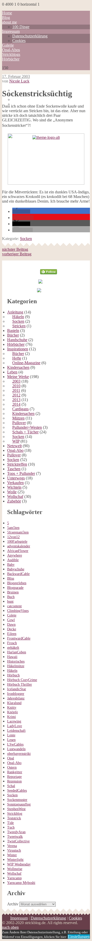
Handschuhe (17, 340)
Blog (6, 17)
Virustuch (14, 850)
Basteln (13, 330)
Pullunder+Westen (27, 427)
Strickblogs (11, 54)
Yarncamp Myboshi (21, 883)
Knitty (11, 707)
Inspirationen (17, 349)
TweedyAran (16, 832)
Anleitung (15, 312)
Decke (11, 629)
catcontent (14, 606)
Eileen (11, 634)
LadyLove (14, 726)
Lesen (11, 740)
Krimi (11, 717)
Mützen (18, 418)
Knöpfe (12, 712)
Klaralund (14, 703)
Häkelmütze (15, 666)
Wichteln (14, 487)
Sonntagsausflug (19, 804)
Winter (12, 855)
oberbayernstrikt (19, 754)
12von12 (13, 537)
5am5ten (13, 528)
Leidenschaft (16, 731)
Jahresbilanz (16, 698)
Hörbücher (10, 59)
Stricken (19, 326)
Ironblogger (15, 694)
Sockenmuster (17, 800)
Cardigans (20, 409)
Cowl (11, 620)
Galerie (8, 45)
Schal (11, 786)
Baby (11, 565)
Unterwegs (16, 478)
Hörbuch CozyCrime (22, 680)
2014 (16, 404)
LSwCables (15, 744)
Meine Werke (18, 376)
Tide (10, 823)
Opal (10, 758)
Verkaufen (15, 482)
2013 (16, 400)
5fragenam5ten (18, 532)
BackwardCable (18, 574)
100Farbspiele (17, 541)
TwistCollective (18, 841)
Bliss (10, 578)
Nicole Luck (19, 81)
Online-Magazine (26, 363)
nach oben (10, 927)
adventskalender (18, 546)
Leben (12, 372)
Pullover (19, 423)
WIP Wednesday (19, 864)
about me (9, 22)
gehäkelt (13, 648)
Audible (13, 560)
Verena (12, 846)
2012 (16, 395)
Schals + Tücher (25, 432)
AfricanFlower (17, 551)
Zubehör (14, 501)
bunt (10, 601)
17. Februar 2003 (16, 76)
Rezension (14, 781)
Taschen (13, 469)
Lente (11, 735)
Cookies (19, 40)
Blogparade (15, 588)
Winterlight (15, 860)
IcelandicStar (16, 689)
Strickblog (14, 813)
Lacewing (14, 721)
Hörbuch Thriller (19, 684)
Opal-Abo (15, 450)
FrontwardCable (18, 638)
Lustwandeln (16, 749)
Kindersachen (18, 367)
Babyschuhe (15, 569)
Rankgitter (14, 772)
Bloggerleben (16, 583)
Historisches (16, 661)
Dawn (11, 624)
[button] (21, 211)
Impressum (11, 31)
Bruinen (13, 592)
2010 (16, 386)
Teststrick (14, 818)
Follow (48, 262)
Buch (11, 597)
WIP (15, 441)
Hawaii (12, 657)
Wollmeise (14, 869)
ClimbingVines (18, 611)
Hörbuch (13, 675)
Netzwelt (14, 446)
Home (7, 13)
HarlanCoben (16, 652)
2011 (16, 390)
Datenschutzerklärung (30, 36)
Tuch (11, 827)
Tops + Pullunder (21, 473)
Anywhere (14, 555)
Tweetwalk (15, 837)
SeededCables (17, 790)
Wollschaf (15, 496)
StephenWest (16, 809)
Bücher (13, 335)
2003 (16, 381)
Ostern (12, 767)
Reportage (14, 777)
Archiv (12, 904)
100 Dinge (20, 27)
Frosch (12, 643)
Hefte (16, 358)
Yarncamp (14, 878)
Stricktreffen (17, 464)
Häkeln (18, 317)
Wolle (12, 492)
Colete (11, 615)
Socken (26, 238)
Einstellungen (79, 936)
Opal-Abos (11, 50)
